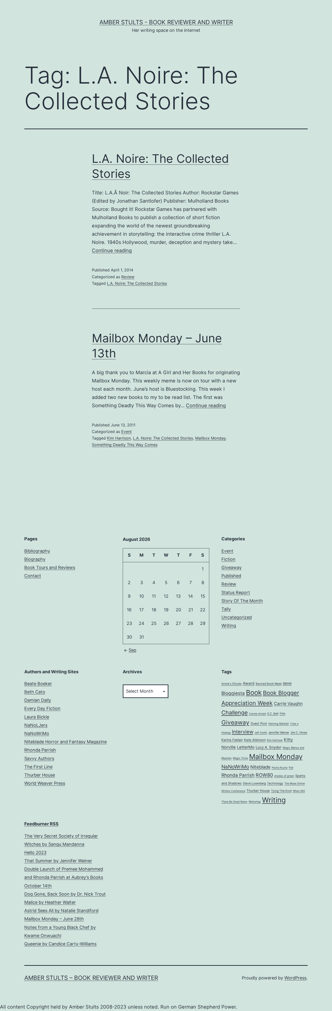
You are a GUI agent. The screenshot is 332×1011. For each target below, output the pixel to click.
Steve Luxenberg (254, 783)
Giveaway (231, 567)
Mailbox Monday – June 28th (54, 918)
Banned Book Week (269, 683)
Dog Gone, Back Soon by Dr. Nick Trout (65, 894)
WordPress (295, 977)
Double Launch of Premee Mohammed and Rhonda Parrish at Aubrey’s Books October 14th (63, 877)
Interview (242, 732)
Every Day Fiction (42, 708)
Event (126, 431)
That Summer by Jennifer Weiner (58, 860)
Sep (132, 650)
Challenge (234, 712)
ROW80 (264, 775)
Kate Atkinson (255, 740)
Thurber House (39, 775)
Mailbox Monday (210, 438)
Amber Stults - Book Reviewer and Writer (166, 22)
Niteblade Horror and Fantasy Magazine (65, 741)
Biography (34, 559)
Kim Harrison (119, 438)
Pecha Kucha (280, 767)
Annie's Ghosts (231, 683)
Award (248, 683)
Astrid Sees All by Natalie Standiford (61, 910)
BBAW (287, 683)
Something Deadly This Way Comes (124, 444)
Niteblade (260, 766)
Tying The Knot (281, 791)
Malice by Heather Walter (50, 902)
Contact (32, 575)
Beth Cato (34, 691)
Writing (228, 625)
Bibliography (37, 550)
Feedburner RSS (41, 823)
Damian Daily (37, 700)
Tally (226, 609)
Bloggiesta (233, 693)
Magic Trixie (240, 758)
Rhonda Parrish (40, 749)
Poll (291, 767)
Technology (275, 783)
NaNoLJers (35, 725)
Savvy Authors (39, 758)
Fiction (228, 559)
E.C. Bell (273, 713)
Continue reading (112, 250)
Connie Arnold (257, 713)
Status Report (235, 592)
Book (254, 692)
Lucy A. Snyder (268, 747)
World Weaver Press (44, 783)
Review (127, 276)
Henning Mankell (278, 723)
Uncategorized (236, 617)
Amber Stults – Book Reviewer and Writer (91, 977)
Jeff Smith (260, 732)
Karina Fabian (232, 740)
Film (282, 713)
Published (231, 575)
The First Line (38, 766)
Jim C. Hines (298, 732)
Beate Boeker (38, 683)
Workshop (255, 801)
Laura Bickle (36, 716)
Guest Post (259, 723)
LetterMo (245, 747)
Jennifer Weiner (278, 732)
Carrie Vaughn (288, 703)
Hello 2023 (35, 852)
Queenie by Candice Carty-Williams (60, 943)
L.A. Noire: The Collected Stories (137, 283)
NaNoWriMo (36, 733)
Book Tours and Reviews (49, 567)
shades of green (284, 776)
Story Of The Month (242, 600)
